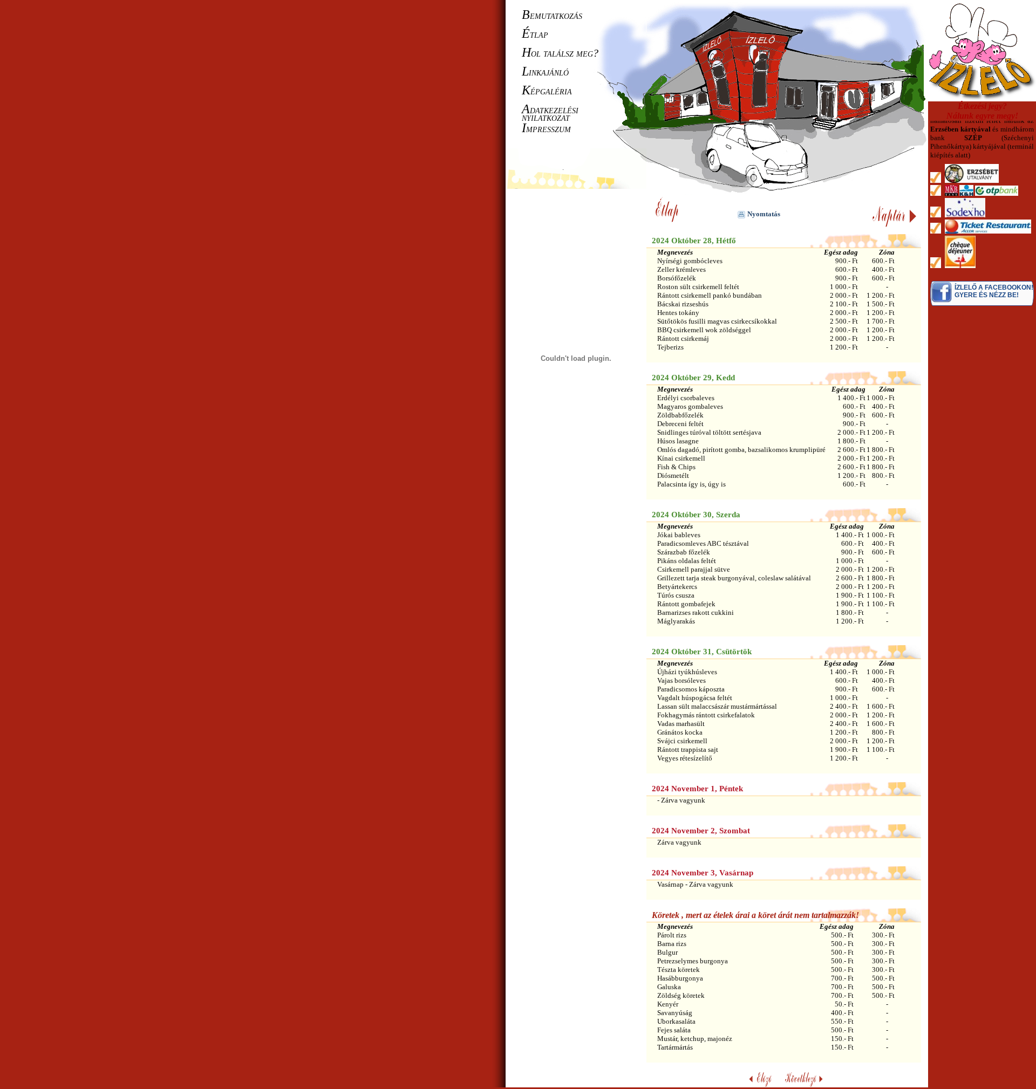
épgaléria (547, 91)
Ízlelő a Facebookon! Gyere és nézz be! (994, 291)
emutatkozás (552, 15)
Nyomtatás (763, 214)
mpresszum (546, 128)
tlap (535, 34)
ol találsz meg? (560, 53)
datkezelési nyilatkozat (550, 113)
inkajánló (545, 72)
